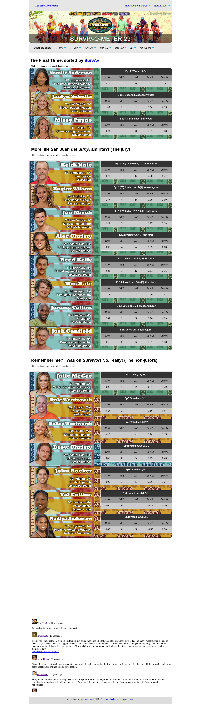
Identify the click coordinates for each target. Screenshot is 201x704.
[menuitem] (136, 5)
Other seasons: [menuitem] (42, 48)
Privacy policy (127, 699)
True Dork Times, (87, 699)
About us (104, 699)
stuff (136, 5)
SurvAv (91, 60)
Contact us (114, 699)
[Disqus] (102, 578)
